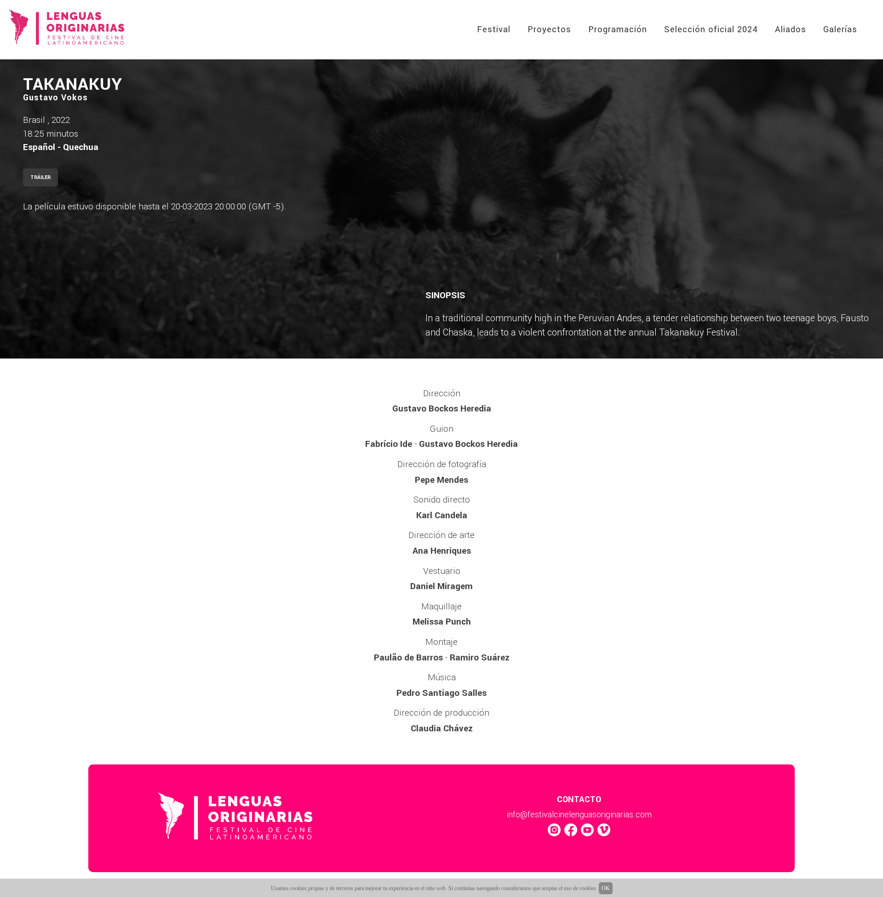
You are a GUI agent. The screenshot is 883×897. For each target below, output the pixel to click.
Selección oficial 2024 (711, 29)
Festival (493, 29)
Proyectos (549, 29)
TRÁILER (40, 177)
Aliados (790, 29)
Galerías (840, 29)
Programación (617, 29)
